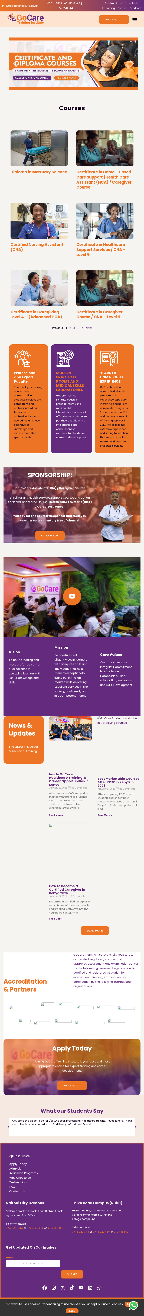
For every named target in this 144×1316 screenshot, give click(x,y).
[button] (134, 19)
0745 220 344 (14, 1228)
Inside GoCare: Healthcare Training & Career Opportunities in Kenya (69, 779)
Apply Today (18, 1164)
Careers (122, 8)
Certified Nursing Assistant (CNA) (37, 247)
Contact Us (17, 1191)
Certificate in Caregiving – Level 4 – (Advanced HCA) (37, 314)
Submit (72, 1274)
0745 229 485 (35, 1228)
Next (89, 328)
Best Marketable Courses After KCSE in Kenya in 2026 (118, 782)
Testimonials (18, 1182)
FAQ (12, 1187)
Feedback (136, 8)
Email (10, 1257)
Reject (72, 1310)
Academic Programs (23, 1173)
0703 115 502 (54, 1228)
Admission (16, 1169)
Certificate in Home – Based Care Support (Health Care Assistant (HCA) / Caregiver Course (104, 179)
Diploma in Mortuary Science (39, 172)
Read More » (56, 815)
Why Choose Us (20, 1178)
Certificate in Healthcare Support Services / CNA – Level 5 (101, 249)
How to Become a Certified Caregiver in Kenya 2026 (67, 889)
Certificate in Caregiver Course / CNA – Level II (99, 314)
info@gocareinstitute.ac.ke (20, 6)
